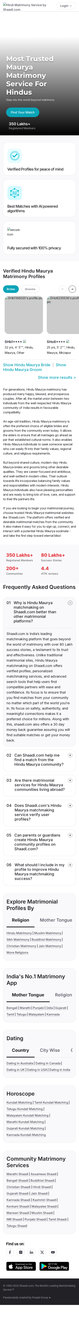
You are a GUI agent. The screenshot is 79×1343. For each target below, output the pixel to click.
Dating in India (59, 1070)
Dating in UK (16, 1070)
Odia (49, 1008)
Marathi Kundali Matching (25, 1122)
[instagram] (21, 1252)
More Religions (17, 952)
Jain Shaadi (39, 1193)
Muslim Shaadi (42, 1213)
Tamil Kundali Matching (51, 1102)
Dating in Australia (20, 1063)
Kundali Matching (19, 1102)
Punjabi (38, 1008)
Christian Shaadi (18, 1187)
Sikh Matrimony (18, 939)
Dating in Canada (48, 1063)
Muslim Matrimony (47, 933)
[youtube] (53, 1252)
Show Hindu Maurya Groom (34, 367)
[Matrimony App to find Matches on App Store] (21, 1266)
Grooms (30, 289)
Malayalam (36, 1014)
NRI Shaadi (14, 1219)
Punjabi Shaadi (35, 1219)
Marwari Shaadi (18, 1213)
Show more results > (57, 377)
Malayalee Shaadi (44, 1206)
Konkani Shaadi (18, 1206)
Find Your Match (23, 112)
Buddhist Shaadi (42, 1180)
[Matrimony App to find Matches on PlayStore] (54, 1266)
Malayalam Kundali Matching (28, 1115)
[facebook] (10, 1252)
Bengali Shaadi (17, 1180)
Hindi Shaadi (42, 1187)
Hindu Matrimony (19, 933)
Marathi (25, 1008)
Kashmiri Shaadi (44, 1200)
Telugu (21, 1014)
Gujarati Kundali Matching (25, 1128)
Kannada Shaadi (18, 1200)
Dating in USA (37, 1070)
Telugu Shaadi (17, 1226)
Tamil (10, 1014)
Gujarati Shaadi (18, 1193)
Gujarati (60, 1008)
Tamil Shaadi (57, 1219)
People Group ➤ (41, 1297)
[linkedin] (31, 1252)
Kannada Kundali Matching (26, 1135)
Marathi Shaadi (17, 1174)
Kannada (53, 1014)
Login (64, 6)
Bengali (12, 1008)
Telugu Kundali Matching (25, 1109)
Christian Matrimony (21, 946)
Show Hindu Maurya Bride (26, 365)
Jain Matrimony (50, 946)
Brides (11, 289)
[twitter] (42, 1252)
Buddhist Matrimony (46, 939)
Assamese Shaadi (44, 1174)
